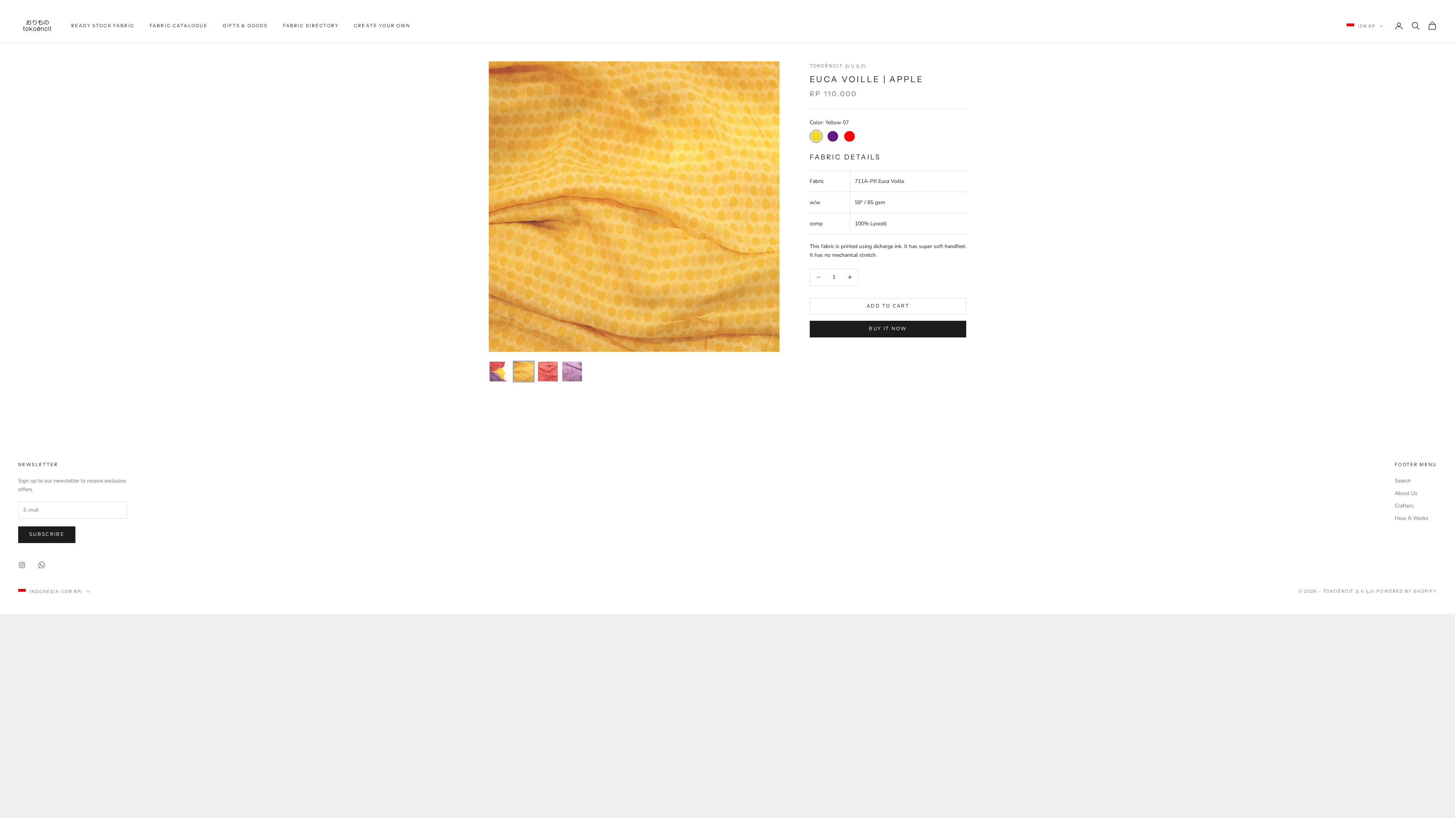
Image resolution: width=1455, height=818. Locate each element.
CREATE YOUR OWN (382, 25)
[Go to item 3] (548, 371)
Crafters (1404, 505)
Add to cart (888, 306)
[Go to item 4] (572, 371)
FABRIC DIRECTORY (311, 25)
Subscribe (46, 534)
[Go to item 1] (499, 371)
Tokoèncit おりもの (838, 66)
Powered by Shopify (1407, 591)
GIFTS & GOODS (245, 25)
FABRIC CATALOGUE (179, 25)
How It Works (1411, 518)
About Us (1406, 493)
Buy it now (888, 328)
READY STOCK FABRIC (103, 25)
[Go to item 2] (523, 371)
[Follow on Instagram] (22, 565)
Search (1403, 480)
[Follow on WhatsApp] (41, 565)
